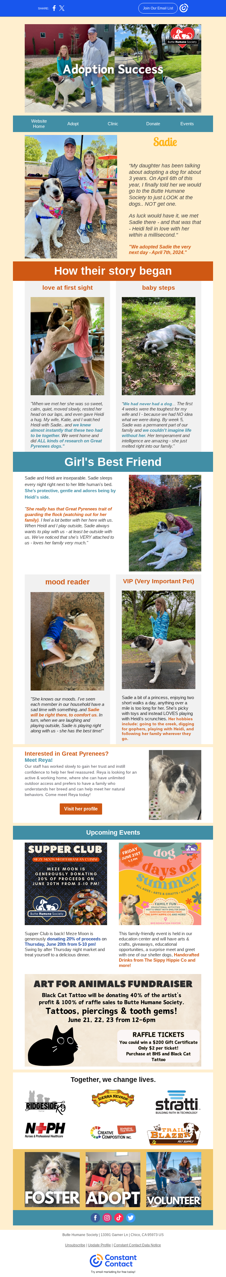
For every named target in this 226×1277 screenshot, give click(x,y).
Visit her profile (81, 808)
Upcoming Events (113, 832)
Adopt (73, 123)
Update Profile (99, 1245)
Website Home (39, 123)
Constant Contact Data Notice (137, 1245)
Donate (153, 123)
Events (187, 123)
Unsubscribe (75, 1245)
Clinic (113, 123)
